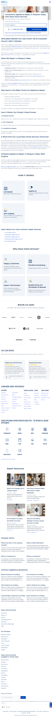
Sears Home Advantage (7, 624)
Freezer (3, 397)
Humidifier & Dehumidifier (27, 405)
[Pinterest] (6, 707)
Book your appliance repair (8, 166)
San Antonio (4, 664)
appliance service (38, 147)
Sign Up (23, 697)
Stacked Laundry (16, 405)
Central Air (27, 395)
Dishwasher (15, 392)
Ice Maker (14, 399)
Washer (14, 408)
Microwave (4, 401)
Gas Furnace (27, 397)
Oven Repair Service (10, 232)
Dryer (13, 395)
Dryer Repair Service (10, 241)
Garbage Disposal (16, 397)
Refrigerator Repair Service (12, 234)
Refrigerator (15, 403)
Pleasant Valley (4, 4)
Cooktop (3, 392)
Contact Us (4, 613)
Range (14, 401)
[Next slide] (48, 369)
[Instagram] (2, 707)
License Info (23, 712)
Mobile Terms (46, 711)
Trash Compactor (5, 408)
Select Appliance (10, 25)
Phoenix (3, 677)
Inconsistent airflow (24, 80)
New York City (5, 660)
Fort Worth (4, 668)
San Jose (3, 666)
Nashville (3, 688)
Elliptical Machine (36, 394)
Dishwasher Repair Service (12, 237)
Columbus (4, 684)
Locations (3, 621)
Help (2, 626)
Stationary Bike (37, 398)
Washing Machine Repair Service (14, 239)
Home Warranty (5, 641)
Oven (2, 405)
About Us (3, 615)
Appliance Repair (5, 634)
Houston (3, 662)
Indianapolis (4, 670)
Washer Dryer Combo (5, 411)
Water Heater (27, 408)
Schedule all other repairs (8, 459)
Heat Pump (27, 402)
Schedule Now (36, 29)
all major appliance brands (15, 83)
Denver (3, 673)
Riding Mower (45, 393)
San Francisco (4, 686)
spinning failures (37, 76)
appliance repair (16, 46)
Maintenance (4, 636)
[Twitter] (4, 707)
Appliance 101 (36, 500)
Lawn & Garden (5, 645)
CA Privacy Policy (13, 711)
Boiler (25, 393)
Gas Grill (3, 399)
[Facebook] (8, 707)
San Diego (4, 679)
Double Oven (4, 395)
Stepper (36, 402)
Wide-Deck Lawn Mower (45, 398)
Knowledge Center (6, 619)
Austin (3, 681)
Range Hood (4, 403)
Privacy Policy (6, 711)
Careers (3, 617)
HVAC (25, 399)
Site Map (28, 712)
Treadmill (36, 404)
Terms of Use (39, 711)
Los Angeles (4, 675)
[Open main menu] (50, 2)
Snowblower (44, 395)
